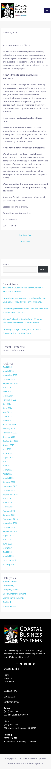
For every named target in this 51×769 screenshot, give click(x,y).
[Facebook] (17, 664)
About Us (8, 678)
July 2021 (7, 498)
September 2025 (10, 383)
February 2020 (9, 560)
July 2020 (7, 539)
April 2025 (7, 391)
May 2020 (7, 548)
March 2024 (8, 420)
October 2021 (9, 490)
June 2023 (7, 453)
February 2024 (9, 424)
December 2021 (10, 486)
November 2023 (10, 432)
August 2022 (8, 457)
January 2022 (9, 482)
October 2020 (9, 527)
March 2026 (8, 371)
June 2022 (7, 465)
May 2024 (7, 412)
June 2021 (7, 502)
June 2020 (7, 544)
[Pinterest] (34, 664)
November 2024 (10, 400)
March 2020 (8, 556)
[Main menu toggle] (47, 10)
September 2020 (10, 531)
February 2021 (9, 511)
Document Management (14, 594)
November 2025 (10, 375)
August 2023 (8, 445)
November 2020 (10, 523)
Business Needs (10, 581)
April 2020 (7, 552)
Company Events (11, 589)
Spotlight (7, 602)
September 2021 (10, 494)
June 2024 (7, 408)
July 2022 (7, 461)
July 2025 (7, 387)
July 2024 (7, 404)
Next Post (25, 241)
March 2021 (8, 506)
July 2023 (7, 449)
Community (8, 585)
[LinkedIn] (29, 664)
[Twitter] (21, 664)
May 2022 (7, 470)
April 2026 (7, 367)
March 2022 (8, 478)
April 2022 (7, 474)
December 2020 (10, 519)
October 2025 (9, 379)
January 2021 (9, 515)
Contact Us (9, 681)
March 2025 (8, 396)
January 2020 (9, 564)
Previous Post (25, 235)
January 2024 (9, 428)
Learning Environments (13, 598)
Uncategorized (9, 606)
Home (6, 675)
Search (6, 264)
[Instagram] (25, 664)
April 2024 (7, 416)
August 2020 (8, 535)
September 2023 (10, 441)
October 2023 (9, 437)
